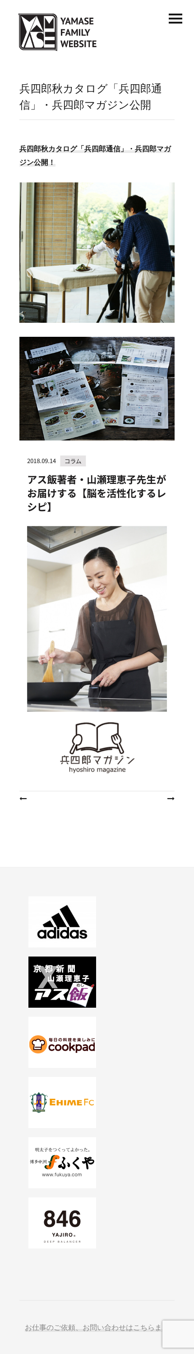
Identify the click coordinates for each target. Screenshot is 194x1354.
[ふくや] (97, 1162)
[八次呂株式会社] (97, 1223)
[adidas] (97, 921)
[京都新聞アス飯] (97, 982)
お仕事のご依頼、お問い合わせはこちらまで (97, 1327)
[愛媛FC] (97, 1102)
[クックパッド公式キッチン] (97, 1042)
